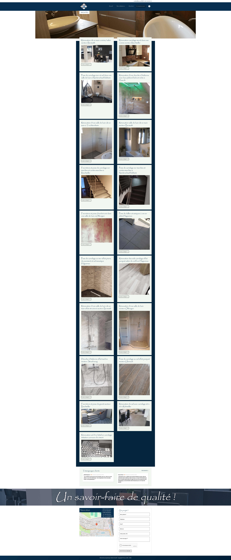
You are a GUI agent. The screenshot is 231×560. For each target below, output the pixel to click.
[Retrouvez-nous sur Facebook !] (149, 6)
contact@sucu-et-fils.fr (139, 1)
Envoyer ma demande (125, 550)
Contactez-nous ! (140, 6)
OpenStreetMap (107, 535)
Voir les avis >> (145, 470)
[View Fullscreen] (81, 518)
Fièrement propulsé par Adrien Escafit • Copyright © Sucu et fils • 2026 (115, 557)
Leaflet (97, 535)
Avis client (131, 6)
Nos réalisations (121, 6)
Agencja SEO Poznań (101, 535)
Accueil (111, 6)
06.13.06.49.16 (148, 1)
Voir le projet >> (86, 64)
